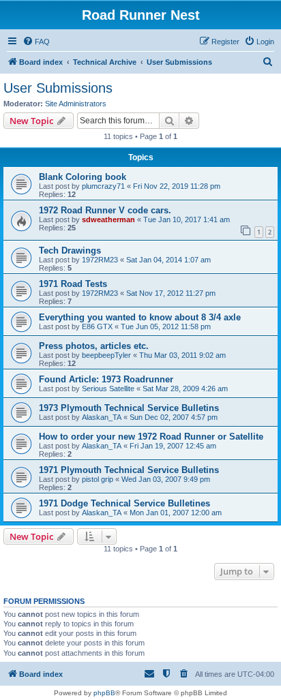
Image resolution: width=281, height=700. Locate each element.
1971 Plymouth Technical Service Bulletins (129, 470)
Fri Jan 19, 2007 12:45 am (173, 446)
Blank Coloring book (82, 177)
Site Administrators (75, 104)
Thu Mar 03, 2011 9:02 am (182, 355)
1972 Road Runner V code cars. (105, 210)
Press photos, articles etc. (94, 346)
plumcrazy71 (103, 186)
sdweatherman (108, 219)
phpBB (104, 693)
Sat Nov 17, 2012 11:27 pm (171, 293)
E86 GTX (97, 326)
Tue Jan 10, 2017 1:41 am (186, 219)
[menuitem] (36, 41)
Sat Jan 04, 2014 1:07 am (168, 260)
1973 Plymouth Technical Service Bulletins (129, 408)
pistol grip (97, 479)
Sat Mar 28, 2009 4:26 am (185, 388)
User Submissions (58, 87)
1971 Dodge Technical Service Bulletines (124, 503)
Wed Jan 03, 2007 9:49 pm (165, 479)
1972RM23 (100, 260)
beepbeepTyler (106, 355)
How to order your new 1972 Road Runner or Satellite (151, 436)
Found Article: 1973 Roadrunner (106, 379)
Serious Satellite (108, 388)
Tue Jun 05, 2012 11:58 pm (166, 326)
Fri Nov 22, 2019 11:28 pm (176, 186)
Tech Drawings (70, 250)
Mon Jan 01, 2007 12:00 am (176, 512)
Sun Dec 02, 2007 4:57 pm (174, 417)
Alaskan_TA (101, 417)
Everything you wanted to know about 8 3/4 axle (140, 317)
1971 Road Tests (73, 284)
